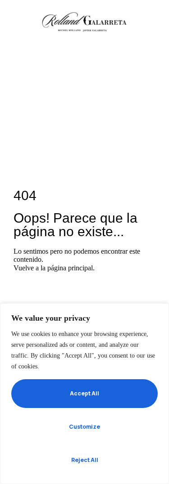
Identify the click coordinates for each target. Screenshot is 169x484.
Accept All (84, 393)
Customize (84, 426)
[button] (19, 20)
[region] (84, 393)
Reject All (84, 460)
